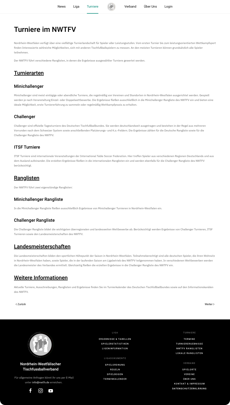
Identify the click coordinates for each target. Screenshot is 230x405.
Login (169, 6)
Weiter (208, 304)
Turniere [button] (92, 6)
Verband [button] (130, 6)
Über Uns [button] (150, 6)
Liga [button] (76, 6)
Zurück (22, 304)
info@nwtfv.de (41, 382)
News (62, 6)
